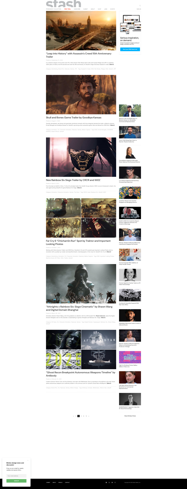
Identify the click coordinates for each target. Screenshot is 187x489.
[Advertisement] (81, 404)
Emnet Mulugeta (102, 129)
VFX (76, 69)
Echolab (90, 387)
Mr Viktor (57, 258)
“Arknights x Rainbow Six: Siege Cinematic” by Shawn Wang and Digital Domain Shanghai (79, 308)
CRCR (85, 192)
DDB (92, 69)
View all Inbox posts (130, 416)
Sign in (139, 9)
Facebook (115, 482)
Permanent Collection (53, 9)
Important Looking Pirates (107, 256)
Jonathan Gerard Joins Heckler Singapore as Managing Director (128, 201)
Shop (99, 9)
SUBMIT (48, 482)
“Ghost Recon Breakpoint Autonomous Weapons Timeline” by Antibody (80, 374)
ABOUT (54, 482)
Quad (88, 192)
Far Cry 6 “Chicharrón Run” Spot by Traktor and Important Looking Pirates (78, 242)
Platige (103, 69)
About (93, 9)
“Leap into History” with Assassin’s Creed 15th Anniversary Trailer (78, 55)
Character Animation (65, 129)
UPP (115, 69)
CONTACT (67, 482)
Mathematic (96, 387)
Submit (85, 9)
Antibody (84, 387)
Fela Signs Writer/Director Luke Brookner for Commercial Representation (128, 387)
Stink (106, 69)
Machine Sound (50, 258)
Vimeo (112, 482)
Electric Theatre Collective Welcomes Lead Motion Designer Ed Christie (129, 243)
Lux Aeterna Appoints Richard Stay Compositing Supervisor (129, 181)
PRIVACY (60, 482)
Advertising (54, 69)
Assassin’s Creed (85, 69)
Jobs (105, 9)
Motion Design (74, 387)
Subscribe (77, 9)
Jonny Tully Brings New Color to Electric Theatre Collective (128, 141)
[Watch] (111, 64)
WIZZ (104, 192)
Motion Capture (86, 129)
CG (58, 129)
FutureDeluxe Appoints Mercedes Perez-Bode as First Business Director (129, 161)
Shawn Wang (111, 322)
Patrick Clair (103, 387)
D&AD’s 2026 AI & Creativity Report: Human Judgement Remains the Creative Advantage (129, 222)
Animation (54, 129)
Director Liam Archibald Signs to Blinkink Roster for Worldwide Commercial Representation (128, 120)
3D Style (53, 322)
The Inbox (76, 192)
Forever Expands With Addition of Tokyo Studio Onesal (128, 263)
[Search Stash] (140, 5)
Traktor (66, 258)
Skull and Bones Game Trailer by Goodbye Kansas (73, 117)
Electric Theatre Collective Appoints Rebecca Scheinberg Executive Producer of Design (129, 345)
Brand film (61, 69)
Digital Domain (89, 322)
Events (112, 9)
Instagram (106, 482)
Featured (67, 69)
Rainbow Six (94, 192)
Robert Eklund (55, 131)
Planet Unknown (100, 316)
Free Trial (67, 9)
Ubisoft (111, 69)
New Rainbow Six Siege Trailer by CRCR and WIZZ (73, 180)
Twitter (109, 482)
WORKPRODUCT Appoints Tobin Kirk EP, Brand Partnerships (129, 407)
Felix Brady (97, 69)
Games (72, 69)
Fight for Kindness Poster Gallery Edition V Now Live (128, 365)
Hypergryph (96, 322)
